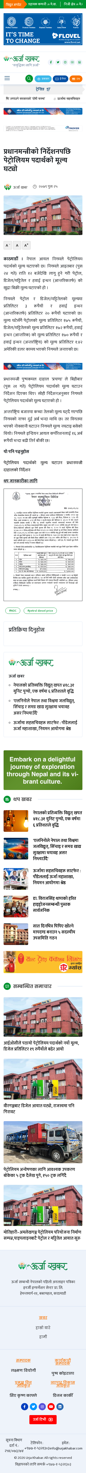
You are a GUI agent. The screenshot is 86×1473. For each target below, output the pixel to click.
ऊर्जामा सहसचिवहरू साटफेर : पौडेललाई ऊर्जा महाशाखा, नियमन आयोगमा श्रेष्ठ (45, 726)
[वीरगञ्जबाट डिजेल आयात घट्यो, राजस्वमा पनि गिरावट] (43, 1079)
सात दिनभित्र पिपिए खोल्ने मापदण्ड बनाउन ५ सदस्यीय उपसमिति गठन (54, 932)
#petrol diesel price (40, 610)
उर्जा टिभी (40, 1419)
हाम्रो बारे (43, 1327)
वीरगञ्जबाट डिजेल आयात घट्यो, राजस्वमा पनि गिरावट (39, 1109)
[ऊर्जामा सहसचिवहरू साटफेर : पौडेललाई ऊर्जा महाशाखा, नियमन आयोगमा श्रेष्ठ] (16, 879)
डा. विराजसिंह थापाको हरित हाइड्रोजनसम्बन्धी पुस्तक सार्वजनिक (54, 905)
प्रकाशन (45, 79)
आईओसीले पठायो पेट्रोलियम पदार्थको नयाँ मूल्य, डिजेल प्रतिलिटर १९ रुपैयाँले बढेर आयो (41, 1046)
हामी (43, 1336)
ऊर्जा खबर (20, 187)
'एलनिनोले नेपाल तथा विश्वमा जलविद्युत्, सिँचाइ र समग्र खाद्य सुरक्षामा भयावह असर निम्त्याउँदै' (44, 707)
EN (78, 79)
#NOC (12, 610)
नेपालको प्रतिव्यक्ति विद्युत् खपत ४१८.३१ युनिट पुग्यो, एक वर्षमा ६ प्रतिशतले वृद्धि (43, 689)
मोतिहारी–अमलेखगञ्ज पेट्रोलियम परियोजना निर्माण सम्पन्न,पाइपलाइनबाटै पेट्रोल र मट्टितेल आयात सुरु (42, 1236)
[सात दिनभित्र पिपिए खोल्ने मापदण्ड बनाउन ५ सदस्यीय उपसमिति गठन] (16, 934)
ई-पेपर (62, 79)
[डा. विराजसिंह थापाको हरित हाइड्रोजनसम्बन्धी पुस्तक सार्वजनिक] (16, 906)
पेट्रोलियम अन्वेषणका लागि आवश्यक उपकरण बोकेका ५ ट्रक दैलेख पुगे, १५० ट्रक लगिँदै (39, 1173)
